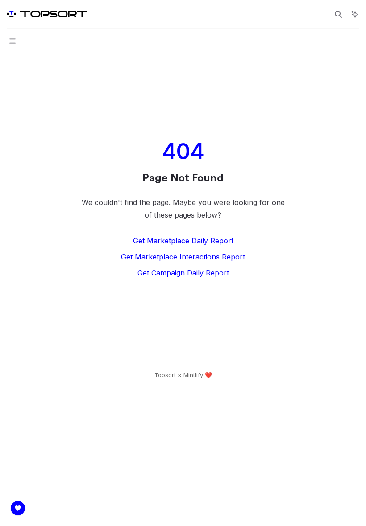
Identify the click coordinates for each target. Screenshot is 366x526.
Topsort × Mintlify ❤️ (183, 374)
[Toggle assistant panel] (355, 14)
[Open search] (338, 14)
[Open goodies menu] (18, 508)
